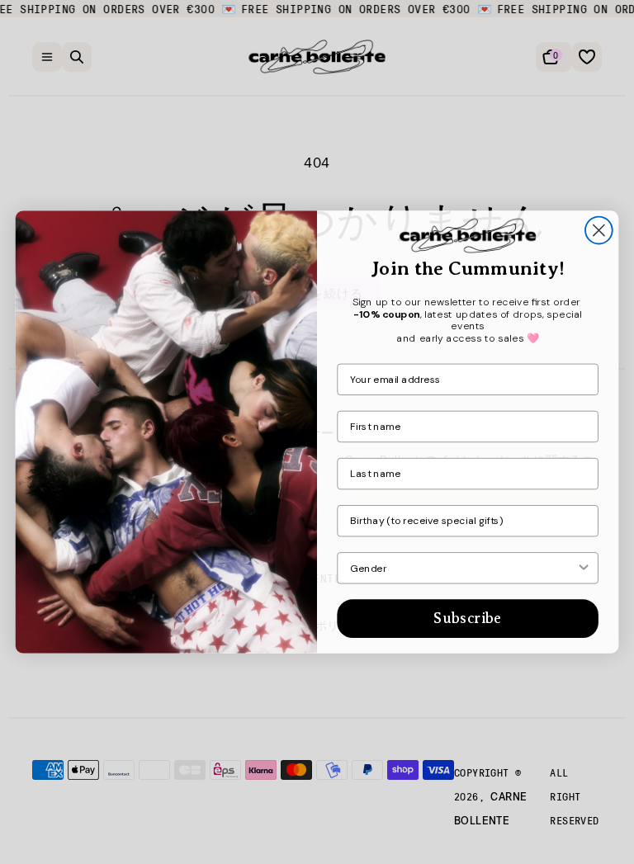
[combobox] (462, 568)
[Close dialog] (599, 230)
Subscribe (467, 619)
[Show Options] (584, 568)
